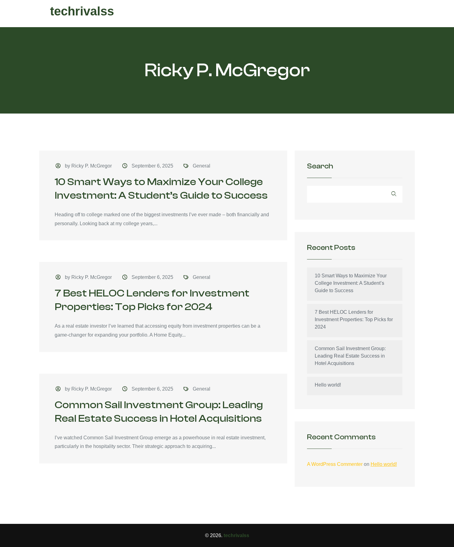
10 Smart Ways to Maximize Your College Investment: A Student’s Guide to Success (351, 283)
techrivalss (82, 11)
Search (320, 166)
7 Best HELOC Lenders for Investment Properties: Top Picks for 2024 (354, 319)
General (201, 165)
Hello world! (328, 384)
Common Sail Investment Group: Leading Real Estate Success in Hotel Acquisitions (350, 356)
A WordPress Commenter (335, 464)
